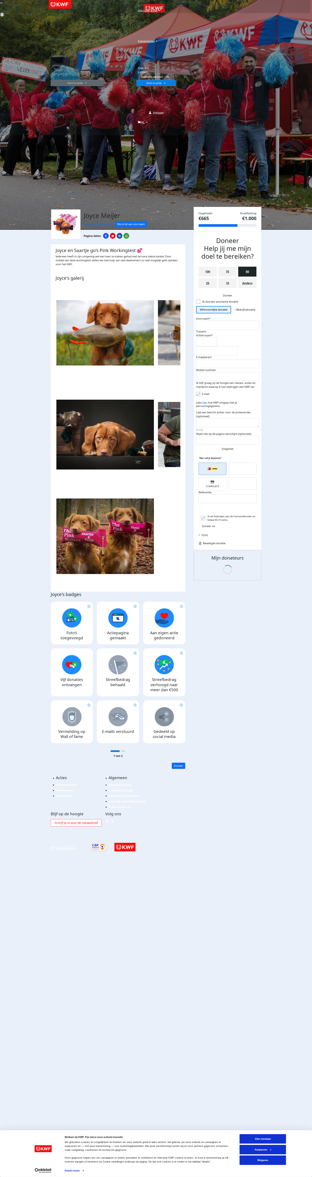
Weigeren (262, 1160)
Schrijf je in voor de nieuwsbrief (76, 823)
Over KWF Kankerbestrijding (127, 801)
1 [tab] (115, 751)
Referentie (205, 492)
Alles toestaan (263, 1138)
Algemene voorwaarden (124, 796)
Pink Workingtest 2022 (97, 224)
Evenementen (146, 41)
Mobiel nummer (206, 370)
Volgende (227, 449)
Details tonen (72, 1170)
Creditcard (212, 486)
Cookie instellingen (121, 790)
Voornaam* (203, 318)
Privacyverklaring (120, 785)
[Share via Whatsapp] (126, 236)
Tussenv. (201, 331)
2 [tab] (123, 751)
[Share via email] (113, 236)
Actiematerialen (66, 785)
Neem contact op (120, 807)
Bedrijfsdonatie (245, 309)
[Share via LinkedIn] (119, 236)
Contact (143, 72)
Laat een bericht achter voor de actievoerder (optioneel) (223, 414)
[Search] (169, 77)
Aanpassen (261, 1149)
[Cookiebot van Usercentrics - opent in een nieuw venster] (43, 1170)
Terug (204, 534)
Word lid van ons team (131, 224)
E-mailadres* (204, 357)
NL (143, 122)
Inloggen (158, 112)
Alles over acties (148, 10)
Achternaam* (204, 335)
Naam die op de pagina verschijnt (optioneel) (223, 434)
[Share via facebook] (106, 236)
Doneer (178, 766)
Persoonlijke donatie (214, 309)
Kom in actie (154, 83)
